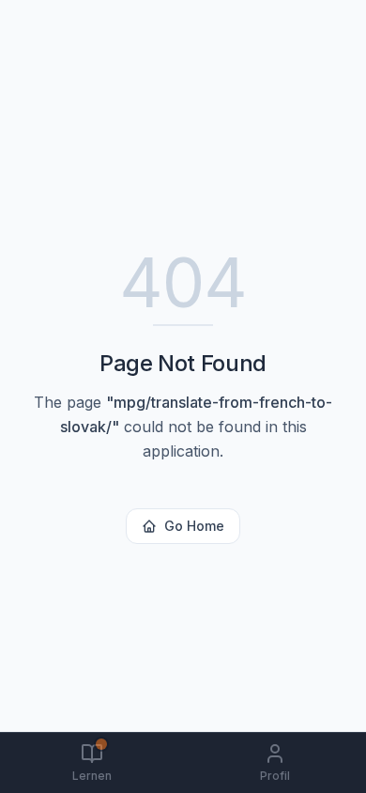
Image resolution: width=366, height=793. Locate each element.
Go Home (194, 526)
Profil (275, 776)
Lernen (92, 776)
